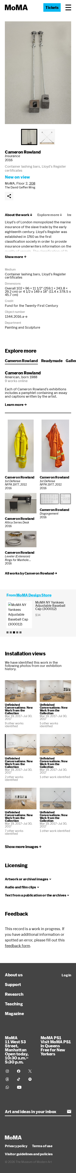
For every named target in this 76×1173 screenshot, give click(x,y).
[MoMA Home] (16, 7)
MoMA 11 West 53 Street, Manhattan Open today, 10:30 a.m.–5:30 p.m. (17, 1049)
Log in (66, 975)
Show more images (21, 846)
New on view (17, 177)
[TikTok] (20, 1079)
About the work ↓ (18, 214)
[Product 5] (20, 632)
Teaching (14, 1003)
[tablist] (38, 137)
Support (13, 984)
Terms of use (42, 1146)
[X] (32, 1071)
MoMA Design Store (33, 595)
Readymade (52, 360)
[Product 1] (7, 632)
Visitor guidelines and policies (29, 1154)
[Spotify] (32, 1079)
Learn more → (16, 404)
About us (13, 974)
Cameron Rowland (23, 151)
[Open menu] (68, 7)
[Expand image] (38, 72)
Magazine (14, 1013)
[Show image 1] (29, 137)
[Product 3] (14, 632)
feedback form (17, 945)
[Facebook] (20, 1071)
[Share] (9, 196)
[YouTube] (20, 1087)
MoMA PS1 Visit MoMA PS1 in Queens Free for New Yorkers (56, 1045)
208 (32, 183)
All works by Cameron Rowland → (31, 573)
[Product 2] (11, 632)
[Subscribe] (69, 1111)
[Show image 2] (47, 137)
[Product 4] (17, 632)
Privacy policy (16, 1146)
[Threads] (9, 1079)
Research (14, 994)
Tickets (52, 7)
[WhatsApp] (9, 1087)
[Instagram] (9, 1071)
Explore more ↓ (49, 214)
